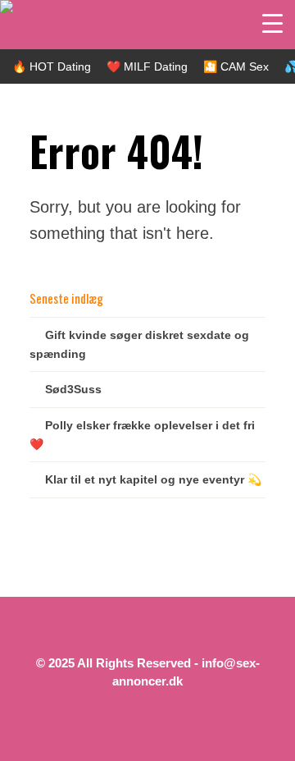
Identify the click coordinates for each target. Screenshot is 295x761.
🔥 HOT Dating (51, 66)
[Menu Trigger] (272, 22)
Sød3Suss (73, 389)
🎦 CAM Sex (236, 66)
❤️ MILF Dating (147, 66)
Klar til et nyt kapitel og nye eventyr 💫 (153, 479)
